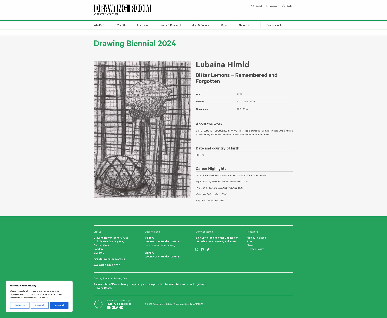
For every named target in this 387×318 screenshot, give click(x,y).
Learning (142, 25)
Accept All (59, 305)
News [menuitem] (250, 245)
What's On (100, 25)
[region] (39, 296)
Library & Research (170, 25)
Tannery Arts (274, 25)
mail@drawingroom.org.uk (109, 259)
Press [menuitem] (250, 241)
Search (258, 6)
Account (274, 6)
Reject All (39, 305)
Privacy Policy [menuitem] (255, 249)
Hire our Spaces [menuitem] (256, 238)
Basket (289, 6)
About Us (244, 25)
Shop (224, 25)
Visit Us (121, 25)
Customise (20, 305)
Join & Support (201, 25)
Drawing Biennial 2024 (135, 44)
